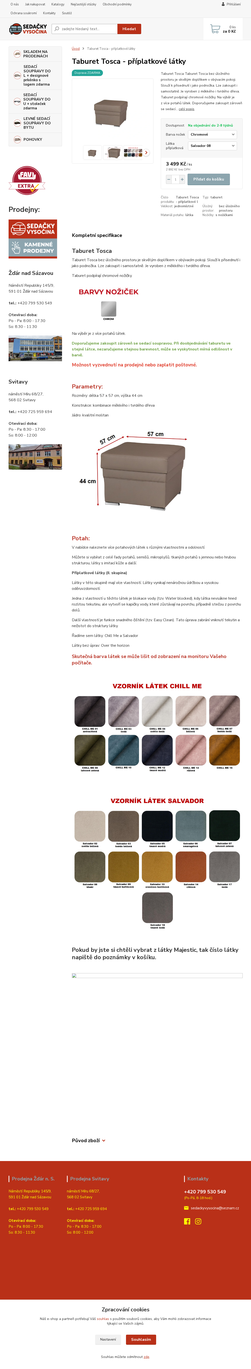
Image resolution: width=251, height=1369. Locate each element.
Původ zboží (86, 1140)
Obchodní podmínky (117, 4)
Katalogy (57, 4)
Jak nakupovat (35, 4)
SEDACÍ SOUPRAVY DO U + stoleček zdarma (36, 101)
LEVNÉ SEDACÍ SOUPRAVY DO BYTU (37, 123)
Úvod (76, 49)
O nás (15, 4)
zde (146, 1357)
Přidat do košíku (208, 179)
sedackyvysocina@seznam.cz (215, 1208)
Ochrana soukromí (24, 13)
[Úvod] (28, 29)
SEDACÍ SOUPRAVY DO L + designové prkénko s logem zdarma (37, 75)
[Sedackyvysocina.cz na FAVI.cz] (27, 180)
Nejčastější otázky (83, 4)
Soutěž (67, 13)
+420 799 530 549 (205, 1191)
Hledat (129, 29)
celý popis (186, 109)
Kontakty (49, 13)
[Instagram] (200, 1222)
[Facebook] (189, 1222)
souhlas (103, 1319)
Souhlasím (141, 1339)
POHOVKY (33, 139)
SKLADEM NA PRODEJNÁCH (35, 54)
